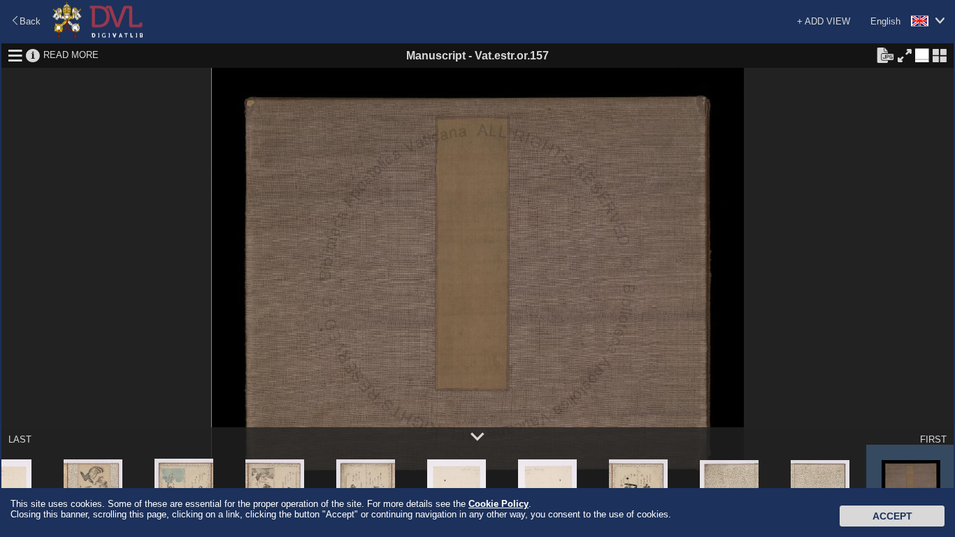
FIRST (933, 439)
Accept (892, 516)
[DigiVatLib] (97, 35)
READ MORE (71, 55)
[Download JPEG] (885, 54)
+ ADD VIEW (823, 21)
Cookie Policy (498, 504)
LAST (19, 439)
